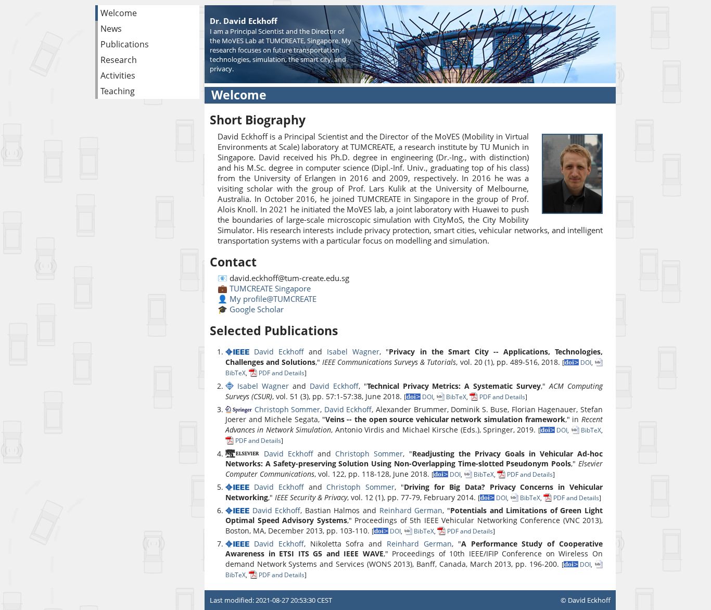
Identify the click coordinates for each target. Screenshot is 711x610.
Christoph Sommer (288, 409)
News (111, 28)
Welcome (118, 13)
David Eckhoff (279, 352)
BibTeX (455, 396)
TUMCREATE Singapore (270, 288)
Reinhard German (411, 510)
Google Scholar (257, 309)
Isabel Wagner (353, 352)
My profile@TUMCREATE (273, 299)
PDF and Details (280, 372)
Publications (124, 44)
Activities (117, 75)
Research (118, 60)
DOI (585, 362)
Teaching (117, 91)
